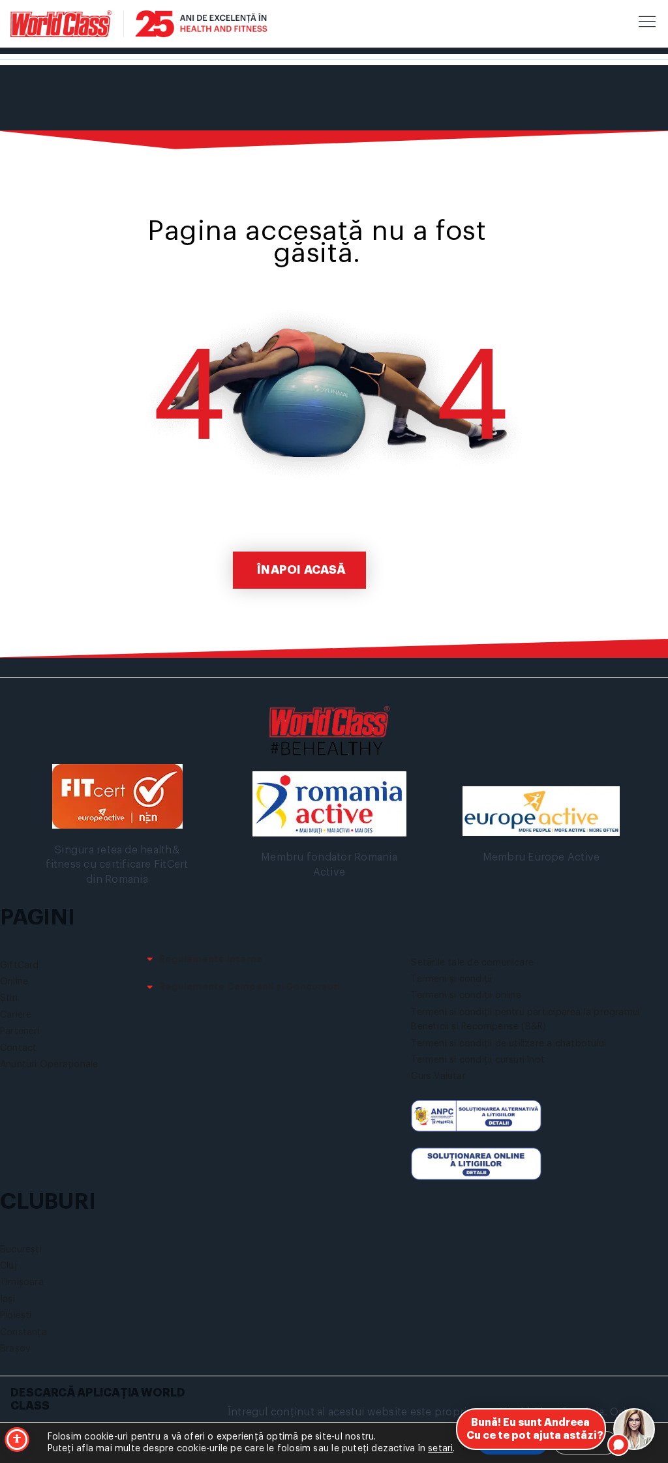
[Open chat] (634, 1429)
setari (440, 1448)
